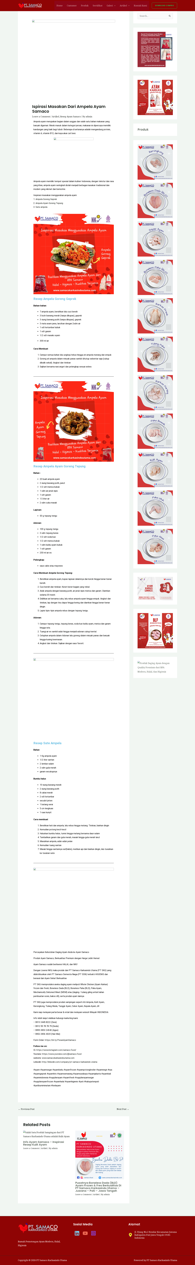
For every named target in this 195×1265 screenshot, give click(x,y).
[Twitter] (77, 1233)
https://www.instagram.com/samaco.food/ (56, 1050)
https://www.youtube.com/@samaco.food (61, 1054)
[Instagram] (93, 1233)
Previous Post (26, 1109)
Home (60, 5)
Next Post (123, 1109)
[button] (114, 5)
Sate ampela (41, 207)
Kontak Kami (140, 5)
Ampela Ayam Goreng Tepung (49, 203)
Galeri (110, 5)
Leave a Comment (41, 116)
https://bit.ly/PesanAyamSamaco (60, 1040)
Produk (84, 5)
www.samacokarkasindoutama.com (58, 1058)
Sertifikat (97, 5)
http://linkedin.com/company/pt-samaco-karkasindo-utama (69, 1062)
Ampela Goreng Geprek (46, 199)
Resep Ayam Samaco (70, 116)
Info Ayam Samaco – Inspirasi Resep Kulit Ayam (43, 1143)
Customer (72, 5)
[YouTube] (85, 1233)
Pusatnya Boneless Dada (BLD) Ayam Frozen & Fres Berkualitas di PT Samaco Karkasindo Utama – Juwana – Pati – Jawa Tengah (98, 1187)
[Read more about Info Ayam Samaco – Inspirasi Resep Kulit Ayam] (47, 1134)
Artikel (123, 5)
